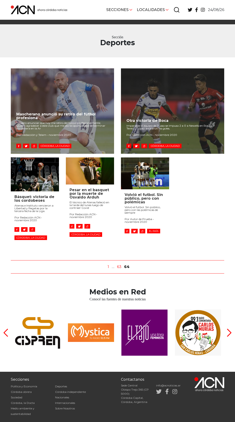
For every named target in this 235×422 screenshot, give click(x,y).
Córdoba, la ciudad (55, 146)
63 (119, 267)
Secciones (117, 10)
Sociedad (16, 397)
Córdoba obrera (21, 392)
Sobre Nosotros (65, 408)
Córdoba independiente (70, 392)
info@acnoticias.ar (168, 385)
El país (153, 231)
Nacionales (62, 397)
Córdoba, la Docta (23, 403)
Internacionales (65, 403)
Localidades (151, 10)
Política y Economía (24, 386)
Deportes (61, 386)
